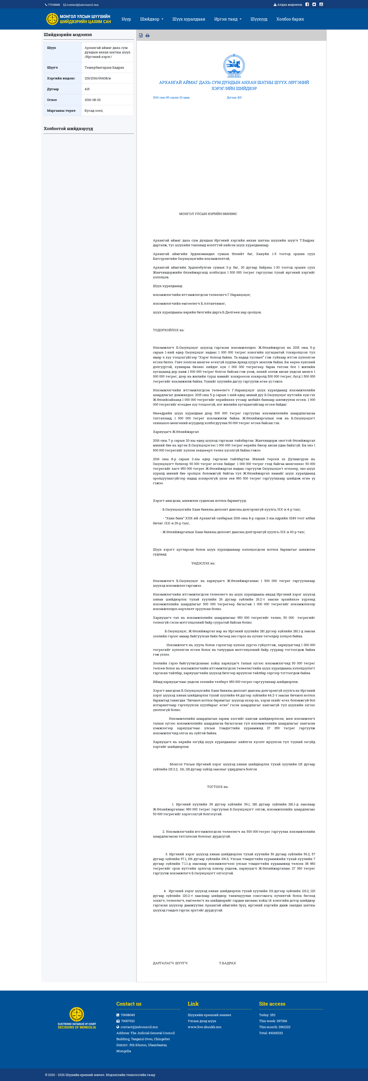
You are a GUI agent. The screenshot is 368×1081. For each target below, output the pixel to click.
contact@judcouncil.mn (83, 5)
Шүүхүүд (259, 19)
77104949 (53, 5)
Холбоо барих (290, 19)
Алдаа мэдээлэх (290, 5)
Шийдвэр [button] (150, 19)
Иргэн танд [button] (226, 19)
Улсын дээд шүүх (202, 1021)
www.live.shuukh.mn (205, 1027)
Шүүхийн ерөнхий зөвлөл (209, 1015)
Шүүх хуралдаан (188, 19)
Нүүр (126, 19)
